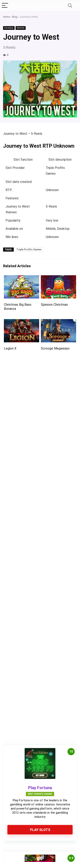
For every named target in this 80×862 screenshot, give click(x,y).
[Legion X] (21, 322)
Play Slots (40, 830)
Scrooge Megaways (55, 348)
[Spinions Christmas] (58, 278)
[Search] (70, 5)
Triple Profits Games (29, 249)
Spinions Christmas (54, 305)
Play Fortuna (40, 787)
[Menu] (5, 5)
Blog (14, 16)
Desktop (8, 28)
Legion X (10, 348)
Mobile (20, 28)
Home (6, 16)
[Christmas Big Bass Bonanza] (21, 278)
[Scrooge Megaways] (58, 322)
